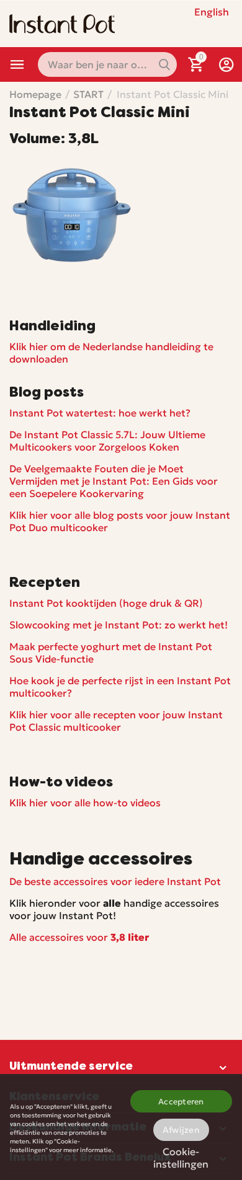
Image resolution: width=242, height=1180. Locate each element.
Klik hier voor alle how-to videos (85, 802)
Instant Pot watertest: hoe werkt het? (99, 413)
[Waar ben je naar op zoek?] (164, 64)
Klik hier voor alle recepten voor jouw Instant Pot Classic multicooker (116, 720)
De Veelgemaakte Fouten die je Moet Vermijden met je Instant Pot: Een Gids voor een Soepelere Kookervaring (113, 481)
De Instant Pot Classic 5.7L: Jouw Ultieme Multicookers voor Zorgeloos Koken (107, 440)
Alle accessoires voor (79, 937)
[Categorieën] (17, 64)
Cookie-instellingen (180, 1155)
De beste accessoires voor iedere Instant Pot (115, 881)
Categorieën (17, 64)
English (211, 12)
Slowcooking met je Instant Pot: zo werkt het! (118, 625)
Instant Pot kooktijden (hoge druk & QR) (106, 603)
